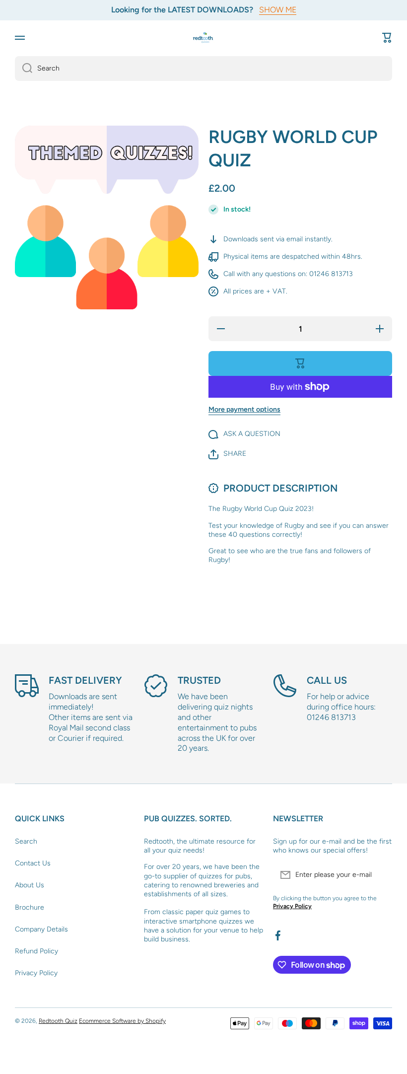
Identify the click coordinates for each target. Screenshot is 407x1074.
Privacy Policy (36, 973)
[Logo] (203, 37)
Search (26, 841)
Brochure (29, 907)
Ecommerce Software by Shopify (122, 1020)
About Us (29, 885)
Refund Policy (36, 951)
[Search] (23, 68)
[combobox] (203, 68)
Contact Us (33, 863)
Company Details (41, 929)
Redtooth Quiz (58, 1020)
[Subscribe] (379, 874)
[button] (387, 38)
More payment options (244, 409)
